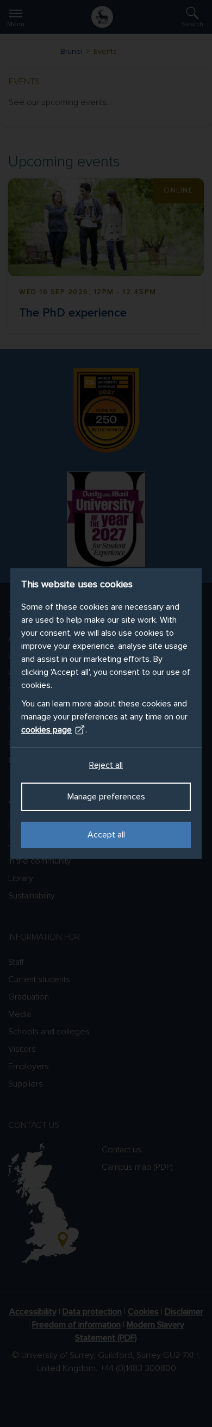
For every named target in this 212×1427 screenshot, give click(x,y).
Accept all (106, 834)
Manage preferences (106, 796)
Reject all (106, 765)
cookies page (46, 729)
